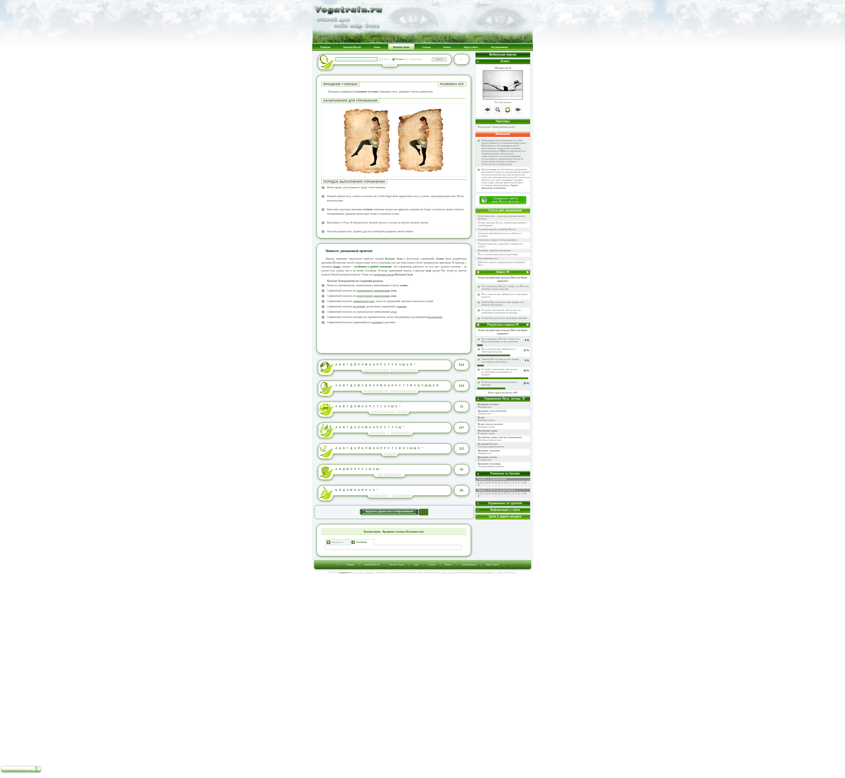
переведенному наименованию (373, 295)
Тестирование (468, 564)
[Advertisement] (394, 338)
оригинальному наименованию (373, 290)
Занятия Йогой (372, 564)
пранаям (401, 306)
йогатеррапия (434, 317)
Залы (416, 564)
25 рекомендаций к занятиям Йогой (496, 229)
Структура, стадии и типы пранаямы (497, 239)
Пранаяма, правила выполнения (494, 250)
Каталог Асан (396, 564)
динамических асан (363, 301)
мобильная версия (384, 274)
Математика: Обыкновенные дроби (496, 126)
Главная (350, 564)
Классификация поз (488, 258)
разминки (377, 322)
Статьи (431, 564)
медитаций (359, 306)
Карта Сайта (492, 564)
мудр (394, 311)
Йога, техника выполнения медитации (498, 254)
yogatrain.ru (345, 572)
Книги (448, 564)
